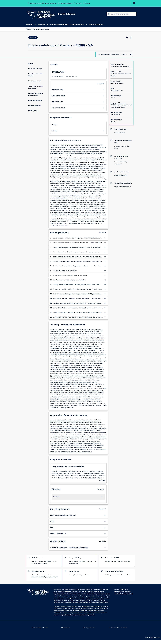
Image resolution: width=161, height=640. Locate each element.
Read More (101, 480)
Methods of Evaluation (96, 24)
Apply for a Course (35, 3)
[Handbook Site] (38, 592)
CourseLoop (156, 637)
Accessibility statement (40, 627)
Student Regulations (66, 3)
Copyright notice (90, 627)
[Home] (40, 15)
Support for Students (77, 24)
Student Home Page (50, 3)
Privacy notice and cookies (119, 627)
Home (28, 29)
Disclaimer (66, 627)
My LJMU (78, 3)
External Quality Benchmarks (59, 24)
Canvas (87, 3)
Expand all (100, 83)
